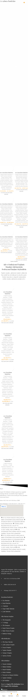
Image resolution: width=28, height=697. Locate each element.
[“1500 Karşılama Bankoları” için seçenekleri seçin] (2, 286)
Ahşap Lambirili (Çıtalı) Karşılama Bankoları (6, 178)
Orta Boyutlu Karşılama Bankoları (21, 185)
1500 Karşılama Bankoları (7, 292)
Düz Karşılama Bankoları (6, 179)
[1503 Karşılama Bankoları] (7, 407)
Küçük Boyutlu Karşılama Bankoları (6, 181)
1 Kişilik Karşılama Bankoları (7, 296)
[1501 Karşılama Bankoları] (7, 325)
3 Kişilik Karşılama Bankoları (7, 340)
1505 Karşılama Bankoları (21, 237)
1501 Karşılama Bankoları (21, 172)
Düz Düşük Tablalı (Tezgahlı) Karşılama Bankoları (7, 349)
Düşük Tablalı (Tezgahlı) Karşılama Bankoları (20, 213)
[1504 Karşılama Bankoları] (7, 451)
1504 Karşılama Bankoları (6, 237)
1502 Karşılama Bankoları (6, 204)
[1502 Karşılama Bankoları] (7, 363)
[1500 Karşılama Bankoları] (7, 283)
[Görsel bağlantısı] (7, 561)
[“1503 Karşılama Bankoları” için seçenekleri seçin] (15, 198)
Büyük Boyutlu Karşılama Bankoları (21, 210)
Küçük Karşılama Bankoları (6, 183)
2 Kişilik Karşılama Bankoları (7, 175)
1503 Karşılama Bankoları (21, 204)
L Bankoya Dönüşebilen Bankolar (20, 219)
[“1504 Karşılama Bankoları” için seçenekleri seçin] (2, 454)
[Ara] (26, 2)
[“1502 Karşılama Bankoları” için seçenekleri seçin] (2, 366)
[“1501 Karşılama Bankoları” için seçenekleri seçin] (15, 167)
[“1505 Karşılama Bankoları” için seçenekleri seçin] (15, 231)
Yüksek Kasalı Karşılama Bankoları (7, 188)
